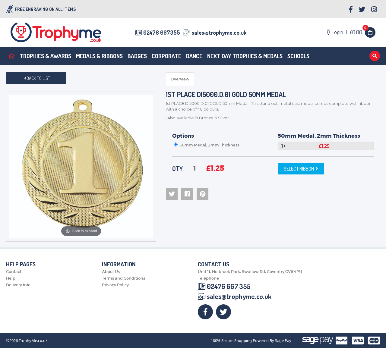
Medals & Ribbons (99, 56)
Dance (194, 56)
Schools (298, 56)
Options (183, 136)
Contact (13, 271)
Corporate (166, 56)
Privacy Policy (115, 284)
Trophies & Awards (45, 56)
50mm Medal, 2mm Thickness (319, 136)
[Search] (374, 56)
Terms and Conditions (123, 278)
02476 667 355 (228, 286)
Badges (137, 56)
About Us (111, 271)
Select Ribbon (299, 168)
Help (10, 278)
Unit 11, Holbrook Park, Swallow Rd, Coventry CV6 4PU (250, 271)
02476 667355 (161, 32)
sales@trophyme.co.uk (219, 32)
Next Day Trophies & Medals (245, 56)
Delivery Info (18, 284)
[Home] (11, 56)
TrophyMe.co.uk (33, 341)
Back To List (38, 78)
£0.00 (358, 32)
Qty (177, 168)
